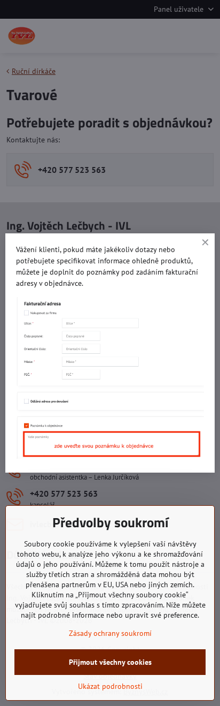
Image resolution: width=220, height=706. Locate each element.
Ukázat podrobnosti (110, 686)
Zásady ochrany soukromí (110, 633)
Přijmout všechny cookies (110, 662)
